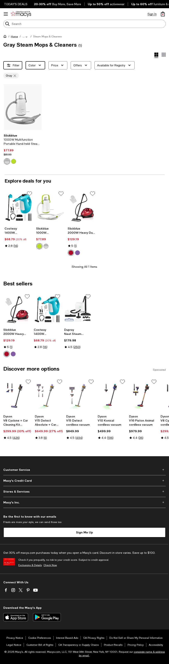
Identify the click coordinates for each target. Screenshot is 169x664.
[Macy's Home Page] (21, 14)
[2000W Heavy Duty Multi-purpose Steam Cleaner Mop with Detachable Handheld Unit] (82, 207)
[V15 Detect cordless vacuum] (80, 395)
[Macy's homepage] (5, 37)
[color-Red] (70, 252)
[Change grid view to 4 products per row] (156, 55)
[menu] (5, 13)
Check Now (50, 565)
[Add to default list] (29, 193)
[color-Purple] (77, 252)
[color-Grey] (7, 161)
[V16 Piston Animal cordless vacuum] (143, 395)
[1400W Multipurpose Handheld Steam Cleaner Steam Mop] (19, 207)
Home (14, 36)
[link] (23, 149)
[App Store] (15, 617)
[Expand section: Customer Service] (84, 469)
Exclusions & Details (30, 565)
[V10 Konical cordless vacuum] (112, 395)
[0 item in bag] (163, 14)
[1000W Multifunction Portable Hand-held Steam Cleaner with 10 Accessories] (23, 107)
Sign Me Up (84, 532)
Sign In (152, 14)
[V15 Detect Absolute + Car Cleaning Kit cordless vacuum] (49, 395)
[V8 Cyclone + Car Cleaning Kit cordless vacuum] (17, 395)
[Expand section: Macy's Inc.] (84, 502)
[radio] (7, 161)
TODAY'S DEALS (15, 4)
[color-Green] (13, 161)
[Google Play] (47, 617)
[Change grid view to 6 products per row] (164, 55)
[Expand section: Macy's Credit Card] (84, 480)
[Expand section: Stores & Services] (84, 491)
